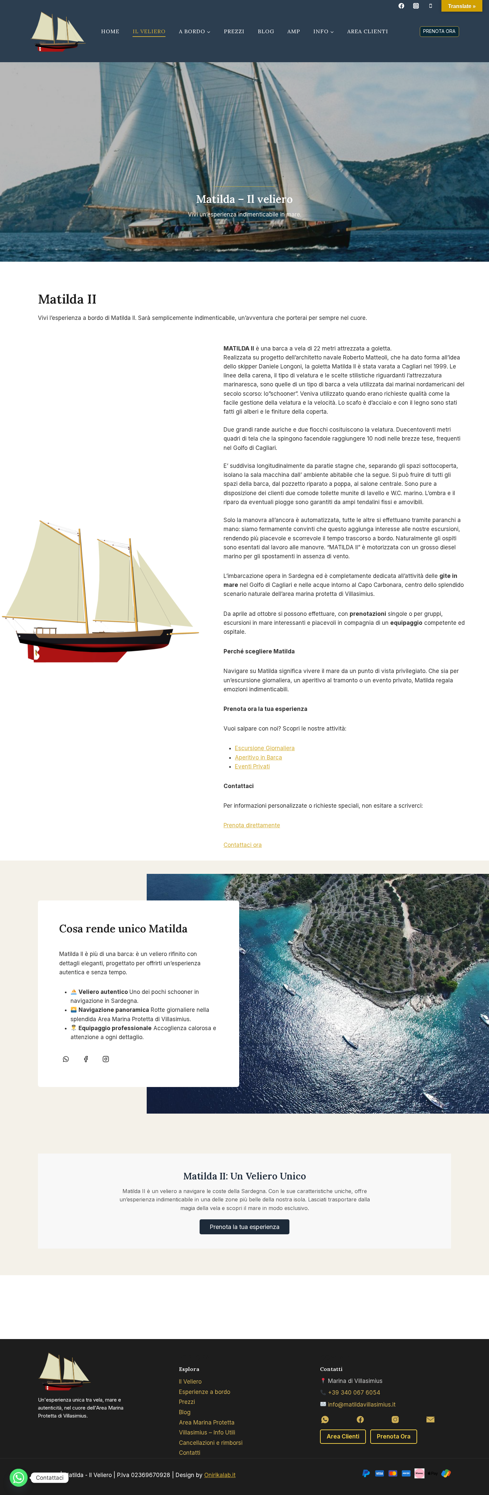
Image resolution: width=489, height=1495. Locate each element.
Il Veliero (149, 31)
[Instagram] (416, 5)
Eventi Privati (252, 766)
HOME (110, 31)
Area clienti (367, 31)
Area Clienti (343, 1436)
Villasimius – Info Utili (207, 1432)
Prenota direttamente (252, 825)
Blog (266, 31)
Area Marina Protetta (207, 1422)
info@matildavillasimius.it (362, 1404)
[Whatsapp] (19, 1478)
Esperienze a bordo (204, 1392)
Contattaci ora (243, 845)
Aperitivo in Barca (258, 757)
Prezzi (234, 31)
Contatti (189, 1452)
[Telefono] (430, 5)
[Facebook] (401, 5)
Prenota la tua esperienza (244, 1226)
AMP (293, 31)
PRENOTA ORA (439, 31)
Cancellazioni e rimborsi (211, 1442)
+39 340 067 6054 (354, 1392)
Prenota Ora (393, 1436)
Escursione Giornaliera (265, 748)
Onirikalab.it (220, 1475)
